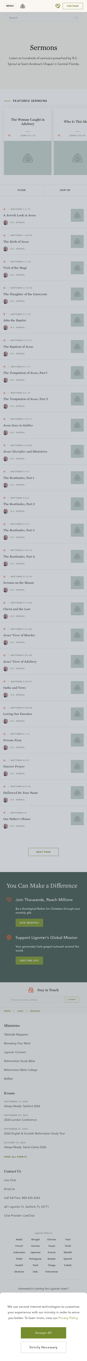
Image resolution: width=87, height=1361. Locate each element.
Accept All (43, 1333)
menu (10, 5)
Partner (73, 6)
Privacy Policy (68, 1318)
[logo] (23, 6)
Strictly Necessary (43, 1347)
